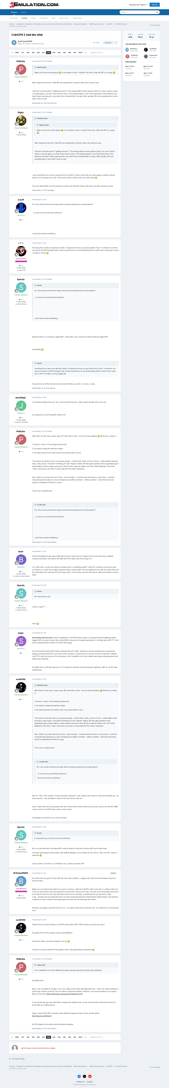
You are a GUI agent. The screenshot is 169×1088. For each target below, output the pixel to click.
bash (20, 551)
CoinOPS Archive (37, 44)
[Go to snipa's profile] (21, 641)
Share (97, 43)
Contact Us (80, 1082)
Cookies (90, 1082)
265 (64, 52)
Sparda (20, 279)
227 (22, 299)
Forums (24, 18)
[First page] (12, 52)
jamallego (21, 397)
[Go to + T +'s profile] (21, 251)
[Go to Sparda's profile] (21, 287)
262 (48, 52)
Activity (23, 12)
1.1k (22, 266)
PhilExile (20, 61)
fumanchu (153, 55)
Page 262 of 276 (96, 52)
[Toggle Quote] (35, 67)
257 (22, 52)
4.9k (22, 895)
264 (59, 52)
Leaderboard (77, 18)
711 (22, 699)
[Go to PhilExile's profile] (21, 69)
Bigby (21, 112)
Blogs (33, 18)
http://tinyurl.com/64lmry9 (41, 1016)
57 (22, 571)
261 (43, 52)
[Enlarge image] (60, 72)
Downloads (44, 18)
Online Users (63, 18)
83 (22, 417)
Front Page (13, 18)
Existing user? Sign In (138, 5)
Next (81, 52)
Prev (17, 52)
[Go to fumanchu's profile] (146, 56)
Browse (14, 12)
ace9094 (20, 679)
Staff (53, 18)
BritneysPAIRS (26, 41)
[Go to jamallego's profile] (21, 406)
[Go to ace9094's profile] (21, 687)
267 (74, 52)
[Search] (157, 12)
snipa (20, 633)
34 (22, 220)
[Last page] (85, 52)
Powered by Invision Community (84, 1084)
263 (53, 52)
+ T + (20, 243)
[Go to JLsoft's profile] (21, 208)
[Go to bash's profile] (21, 559)
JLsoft (21, 199)
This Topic (148, 12)
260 (38, 52)
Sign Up (154, 5)
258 (28, 52)
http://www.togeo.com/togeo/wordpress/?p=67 (65, 994)
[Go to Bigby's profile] (21, 120)
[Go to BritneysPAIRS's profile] (14, 42)
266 (69, 52)
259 (33, 52)
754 (22, 81)
